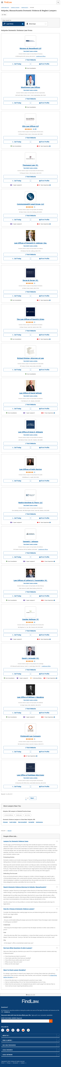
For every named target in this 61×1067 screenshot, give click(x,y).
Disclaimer (15, 1063)
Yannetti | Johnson (30, 541)
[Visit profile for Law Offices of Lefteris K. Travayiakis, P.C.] (30, 573)
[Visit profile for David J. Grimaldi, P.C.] (30, 650)
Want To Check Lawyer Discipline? (14, 970)
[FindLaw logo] (9, 2)
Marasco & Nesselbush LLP (30, 48)
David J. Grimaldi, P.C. (30, 658)
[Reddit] (23, 1030)
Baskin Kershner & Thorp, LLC (30, 502)
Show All (3, 830)
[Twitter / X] (12, 1030)
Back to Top (31, 994)
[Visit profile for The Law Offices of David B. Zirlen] (30, 311)
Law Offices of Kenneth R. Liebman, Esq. (30, 243)
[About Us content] (58, 1035)
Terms (3, 1063)
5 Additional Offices (41, 56)
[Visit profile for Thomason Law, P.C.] (30, 157)
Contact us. (7, 1012)
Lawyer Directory (5, 7)
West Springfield (22, 822)
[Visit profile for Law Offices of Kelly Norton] (30, 461)
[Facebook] (2, 1030)
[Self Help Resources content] (58, 1045)
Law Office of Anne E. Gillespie (30, 432)
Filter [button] (4, 14)
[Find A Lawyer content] (58, 1040)
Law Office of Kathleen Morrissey (30, 775)
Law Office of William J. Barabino (30, 697)
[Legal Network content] (58, 1054)
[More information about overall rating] (35, 129)
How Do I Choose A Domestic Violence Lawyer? (18, 909)
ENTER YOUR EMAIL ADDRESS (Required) (11, 1018)
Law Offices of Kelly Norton (30, 469)
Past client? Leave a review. (30, 51)
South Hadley (12, 822)
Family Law (19, 815)
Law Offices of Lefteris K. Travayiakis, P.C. (30, 580)
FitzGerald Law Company (30, 736)
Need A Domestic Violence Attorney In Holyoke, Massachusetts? (24, 887)
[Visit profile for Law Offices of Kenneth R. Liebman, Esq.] (30, 235)
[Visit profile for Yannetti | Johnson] (30, 534)
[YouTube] (7, 1030)
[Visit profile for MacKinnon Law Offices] (30, 79)
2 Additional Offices (43, 549)
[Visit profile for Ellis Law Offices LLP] (30, 118)
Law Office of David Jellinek (30, 393)
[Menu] (2, 2)
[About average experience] (49, 146)
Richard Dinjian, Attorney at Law (30, 358)
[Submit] (51, 1021)
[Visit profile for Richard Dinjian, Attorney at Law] (30, 350)
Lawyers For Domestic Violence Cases (15, 841)
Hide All (9, 830)
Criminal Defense (8, 815)
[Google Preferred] (28, 1030)
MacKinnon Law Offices (30, 87)
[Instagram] (18, 1030)
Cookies (23, 1063)
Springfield (31, 822)
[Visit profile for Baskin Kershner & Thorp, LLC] (30, 495)
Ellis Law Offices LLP (30, 126)
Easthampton (39, 822)
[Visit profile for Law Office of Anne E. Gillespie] (30, 424)
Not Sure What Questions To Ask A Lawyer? (17, 948)
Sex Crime (27, 815)
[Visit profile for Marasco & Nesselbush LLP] (30, 41)
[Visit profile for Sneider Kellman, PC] (30, 611)
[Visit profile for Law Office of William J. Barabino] (30, 689)
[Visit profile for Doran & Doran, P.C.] (30, 272)
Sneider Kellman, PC (30, 619)
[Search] (58, 2)
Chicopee (5, 822)
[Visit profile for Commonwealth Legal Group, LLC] (30, 196)
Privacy (9, 1063)
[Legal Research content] (58, 1050)
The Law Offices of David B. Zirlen (30, 319)
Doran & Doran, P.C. (30, 280)
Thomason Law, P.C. (30, 165)
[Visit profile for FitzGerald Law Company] (30, 728)
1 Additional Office (46, 666)
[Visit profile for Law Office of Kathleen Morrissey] (30, 767)
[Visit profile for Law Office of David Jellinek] (30, 385)
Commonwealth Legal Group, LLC (30, 204)
